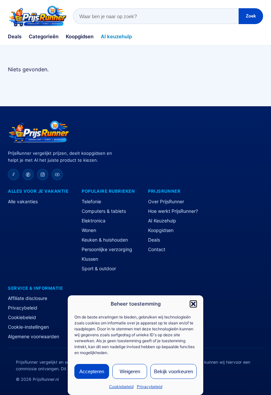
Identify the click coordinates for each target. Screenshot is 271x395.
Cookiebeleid (121, 386)
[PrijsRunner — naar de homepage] (37, 16)
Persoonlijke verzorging (107, 249)
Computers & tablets (104, 211)
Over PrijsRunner (166, 201)
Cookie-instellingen (28, 327)
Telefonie (91, 201)
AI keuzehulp (116, 36)
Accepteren (91, 371)
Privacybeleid (149, 386)
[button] (193, 304)
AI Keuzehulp (162, 220)
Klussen (90, 259)
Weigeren (130, 371)
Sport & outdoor (99, 268)
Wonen (89, 230)
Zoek (251, 16)
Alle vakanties (23, 201)
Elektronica (93, 220)
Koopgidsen (80, 36)
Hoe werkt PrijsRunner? (173, 211)
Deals (14, 36)
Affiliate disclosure (27, 298)
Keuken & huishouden (105, 240)
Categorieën (43, 36)
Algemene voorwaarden (33, 336)
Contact (156, 249)
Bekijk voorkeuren (173, 371)
